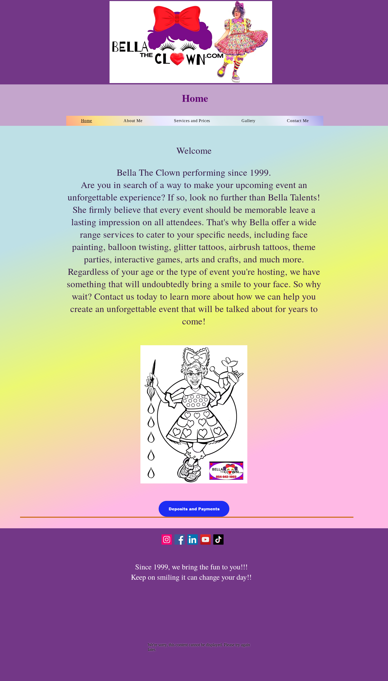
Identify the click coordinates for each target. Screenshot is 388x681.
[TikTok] (218, 539)
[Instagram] (167, 539)
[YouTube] (205, 539)
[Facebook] (179, 539)
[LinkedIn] (192, 539)
